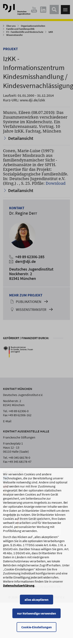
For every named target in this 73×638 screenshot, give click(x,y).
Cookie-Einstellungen (36, 627)
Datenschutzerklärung (18, 585)
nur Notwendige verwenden (36, 613)
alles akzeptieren (36, 600)
